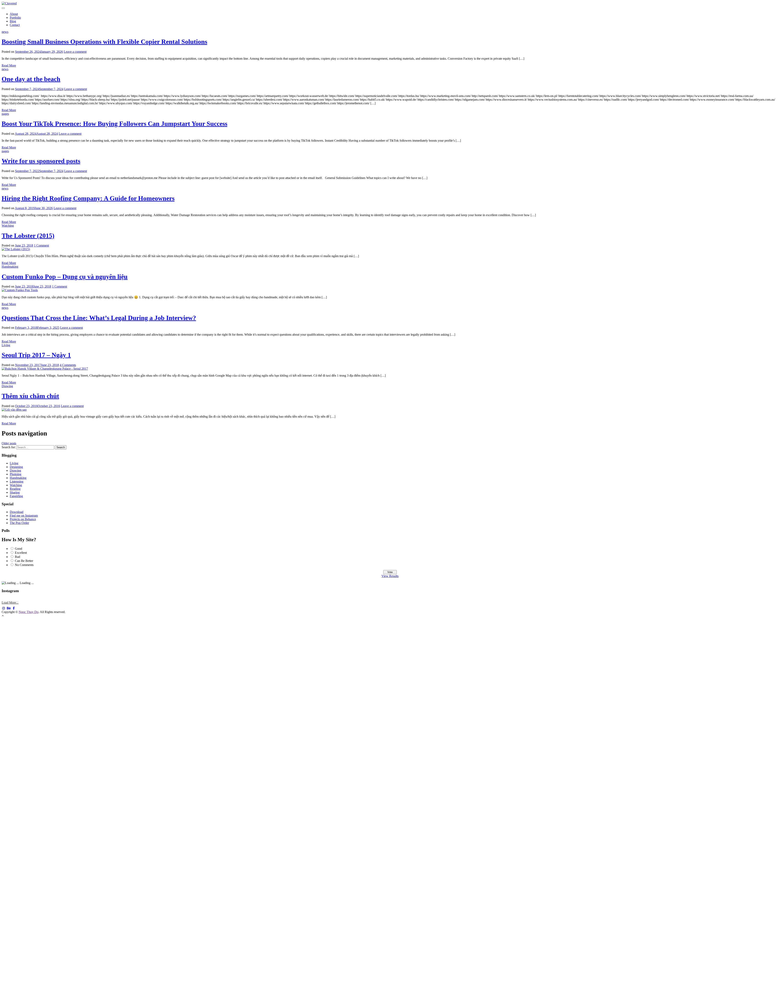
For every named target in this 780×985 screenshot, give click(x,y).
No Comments (24, 565)
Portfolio (15, 17)
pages (5, 113)
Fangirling (16, 496)
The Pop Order (19, 523)
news (5, 31)
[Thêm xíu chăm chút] (14, 409)
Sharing (15, 492)
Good (18, 548)
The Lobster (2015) (28, 235)
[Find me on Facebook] (14, 608)
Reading (15, 488)
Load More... (10, 602)
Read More (9, 65)
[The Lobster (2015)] (16, 249)
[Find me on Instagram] (4, 608)
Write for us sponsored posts (41, 161)
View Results (390, 576)
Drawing (7, 386)
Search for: (9, 447)
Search (60, 447)
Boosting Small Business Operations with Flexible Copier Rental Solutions (104, 41)
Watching (8, 225)
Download (16, 512)
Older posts (9, 443)
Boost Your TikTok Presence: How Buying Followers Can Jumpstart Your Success (114, 123)
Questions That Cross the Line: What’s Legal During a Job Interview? (99, 317)
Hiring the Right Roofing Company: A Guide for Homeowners (88, 198)
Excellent (21, 552)
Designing (16, 467)
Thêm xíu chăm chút (30, 396)
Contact (15, 25)
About (14, 14)
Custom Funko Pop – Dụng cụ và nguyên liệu (65, 276)
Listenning (16, 481)
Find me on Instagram (24, 515)
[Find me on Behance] (9, 608)
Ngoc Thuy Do (28, 612)
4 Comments (68, 365)
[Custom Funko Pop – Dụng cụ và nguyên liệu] (20, 290)
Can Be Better (24, 561)
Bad (17, 556)
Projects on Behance (23, 519)
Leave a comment (75, 51)
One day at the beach (31, 79)
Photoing (15, 474)
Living (6, 345)
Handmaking (10, 266)
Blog (13, 21)
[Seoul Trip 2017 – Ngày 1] (45, 368)
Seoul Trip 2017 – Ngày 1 (36, 355)
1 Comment (41, 245)
